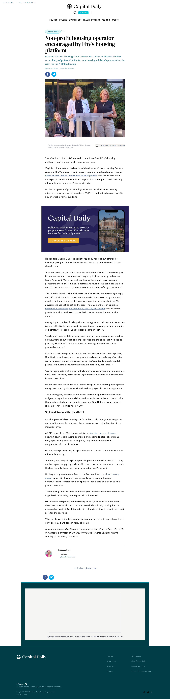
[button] (92, 13)
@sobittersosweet (67, 557)
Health (86, 20)
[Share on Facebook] (47, 74)
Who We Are (136, 656)
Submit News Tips (138, 666)
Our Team (110, 656)
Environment (75, 20)
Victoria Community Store (141, 671)
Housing (63, 20)
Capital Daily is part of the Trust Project (112, 145)
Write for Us (111, 661)
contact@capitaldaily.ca (85, 568)
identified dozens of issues (102, 433)
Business (95, 20)
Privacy (110, 671)
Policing (106, 20)
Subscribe (83, 13)
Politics (53, 20)
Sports (115, 20)
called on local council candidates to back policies (71, 175)
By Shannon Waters (51, 68)
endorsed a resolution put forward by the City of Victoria (75, 308)
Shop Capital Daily (138, 661)
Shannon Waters (64, 550)
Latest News (53, 32)
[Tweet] (53, 74)
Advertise (110, 666)
